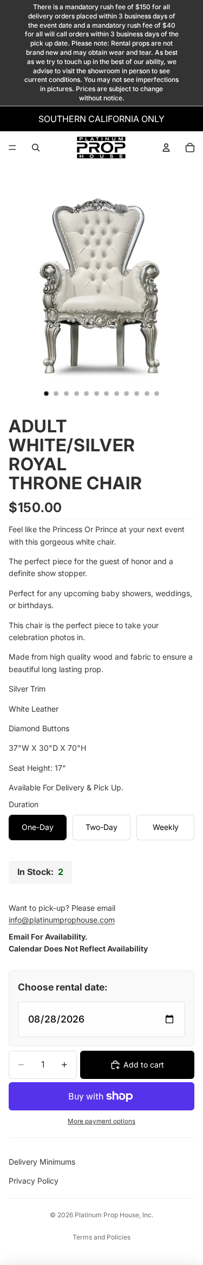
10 (137, 394)
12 (157, 394)
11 (147, 394)
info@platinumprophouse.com (62, 919)
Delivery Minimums (42, 1161)
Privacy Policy (33, 1180)
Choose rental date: (63, 987)
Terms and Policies (101, 1237)
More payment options (101, 1121)
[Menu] (12, 147)
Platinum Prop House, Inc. (114, 1215)
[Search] (36, 147)
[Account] (166, 147)
